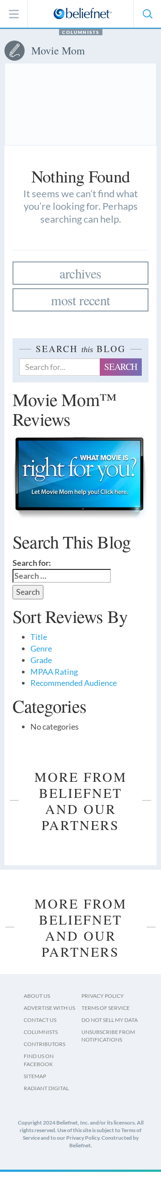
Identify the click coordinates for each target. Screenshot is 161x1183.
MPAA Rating (54, 672)
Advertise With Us (49, 1008)
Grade (41, 660)
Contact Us (40, 1020)
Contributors (44, 1044)
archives (80, 273)
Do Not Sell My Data (109, 1020)
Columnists (80, 32)
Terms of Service (105, 1008)
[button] (147, 14)
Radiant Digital (46, 1088)
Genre (41, 648)
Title (38, 637)
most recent (80, 300)
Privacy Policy (102, 995)
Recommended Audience (73, 683)
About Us (37, 995)
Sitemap (35, 1076)
